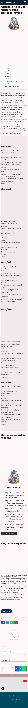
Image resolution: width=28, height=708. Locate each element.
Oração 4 (7, 76)
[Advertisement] (14, 47)
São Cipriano (9, 84)
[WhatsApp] (12, 622)
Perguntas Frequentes (12, 86)
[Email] (16, 622)
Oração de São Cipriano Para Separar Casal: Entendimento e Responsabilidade (15, 495)
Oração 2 (7, 71)
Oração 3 (7, 73)
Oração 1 (7, 68)
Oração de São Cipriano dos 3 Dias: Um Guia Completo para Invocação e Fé (14, 527)
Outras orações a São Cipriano (14, 81)
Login (4, 646)
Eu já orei (6, 611)
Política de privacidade (19, 703)
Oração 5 (7, 79)
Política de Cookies (16, 699)
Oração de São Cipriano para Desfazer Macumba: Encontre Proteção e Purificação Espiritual (15, 503)
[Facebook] (3, 622)
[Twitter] (7, 622)
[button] (9, 533)
